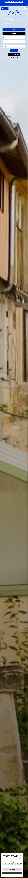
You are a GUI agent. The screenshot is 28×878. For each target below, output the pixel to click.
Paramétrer (12, 869)
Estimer (14, 33)
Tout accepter (12, 873)
